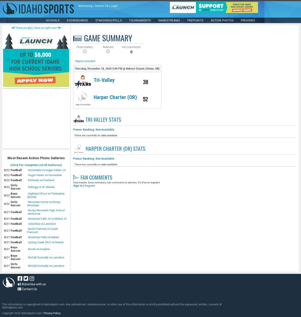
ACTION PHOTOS (222, 20)
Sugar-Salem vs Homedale (45, 175)
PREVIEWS (248, 20)
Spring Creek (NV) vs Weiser (46, 242)
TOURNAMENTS (140, 20)
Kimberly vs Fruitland (41, 180)
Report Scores (84, 61)
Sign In (78, 185)
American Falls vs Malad (43, 237)
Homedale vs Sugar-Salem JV (47, 170)
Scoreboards (77, 20)
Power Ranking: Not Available (93, 129)
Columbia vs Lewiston (42, 223)
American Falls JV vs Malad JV (47, 218)
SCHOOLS (53, 20)
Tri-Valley (104, 80)
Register (90, 185)
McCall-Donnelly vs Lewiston (46, 257)
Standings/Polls (108, 20)
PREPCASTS (195, 20)
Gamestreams (169, 20)
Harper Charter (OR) (115, 97)
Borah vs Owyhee (39, 249)
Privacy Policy (52, 313)
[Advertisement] (36, 119)
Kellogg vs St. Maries (41, 187)
